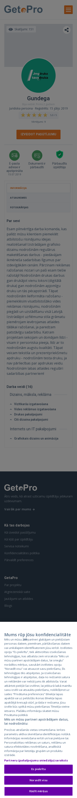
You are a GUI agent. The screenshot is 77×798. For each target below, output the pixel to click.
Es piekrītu (38, 769)
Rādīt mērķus (38, 791)
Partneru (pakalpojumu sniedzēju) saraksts (36, 760)
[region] (38, 710)
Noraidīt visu (38, 780)
